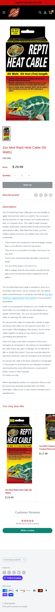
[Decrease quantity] (15, 175)
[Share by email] (50, 195)
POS (4, 607)
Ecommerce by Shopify (18, 607)
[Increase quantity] (28, 175)
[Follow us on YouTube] (19, 572)
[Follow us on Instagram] (14, 572)
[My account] (45, 12)
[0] (50, 12)
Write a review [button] (27, 530)
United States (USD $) (12, 560)
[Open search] (40, 12)
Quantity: (7, 175)
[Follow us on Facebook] (4, 572)
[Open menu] (4, 12)
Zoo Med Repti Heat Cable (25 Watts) (18, 491)
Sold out (27, 185)
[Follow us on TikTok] (24, 572)
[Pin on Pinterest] (41, 195)
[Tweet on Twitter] (46, 195)
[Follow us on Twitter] (9, 572)
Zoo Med (7, 158)
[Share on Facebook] (36, 195)
